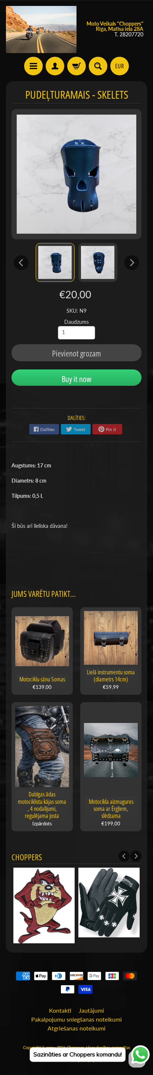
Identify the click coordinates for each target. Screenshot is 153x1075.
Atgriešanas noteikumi (76, 1028)
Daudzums (76, 322)
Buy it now (76, 378)
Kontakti (60, 1010)
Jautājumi (91, 1010)
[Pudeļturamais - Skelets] (55, 262)
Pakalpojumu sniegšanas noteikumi (76, 1019)
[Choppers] (41, 29)
